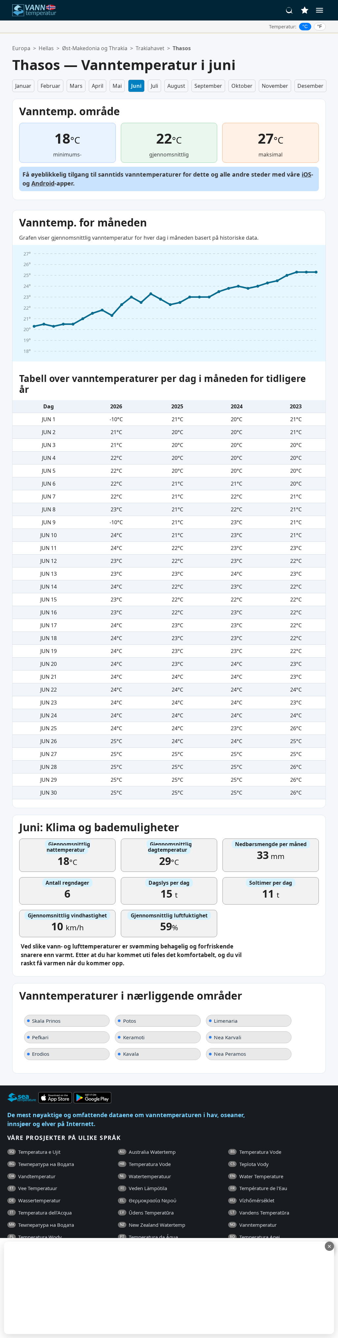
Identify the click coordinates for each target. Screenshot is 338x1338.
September (208, 85)
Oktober (242, 85)
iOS (306, 174)
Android (42, 183)
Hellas (46, 48)
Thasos (182, 48)
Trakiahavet (150, 48)
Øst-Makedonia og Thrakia (94, 48)
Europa (21, 48)
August (176, 85)
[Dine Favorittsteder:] (304, 10)
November (275, 85)
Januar (23, 85)
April (97, 85)
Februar (50, 85)
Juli (154, 85)
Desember (310, 85)
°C (305, 26)
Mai (117, 85)
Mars (76, 85)
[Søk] (289, 10)
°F (319, 26)
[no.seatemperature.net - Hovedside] (38, 10)
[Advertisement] (161, 1288)
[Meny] (319, 10)
